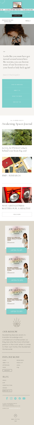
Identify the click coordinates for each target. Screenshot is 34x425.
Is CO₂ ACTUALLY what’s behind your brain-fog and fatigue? (14, 151)
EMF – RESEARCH (11, 175)
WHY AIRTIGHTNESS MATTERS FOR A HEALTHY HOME (16, 208)
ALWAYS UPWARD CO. (14, 408)
